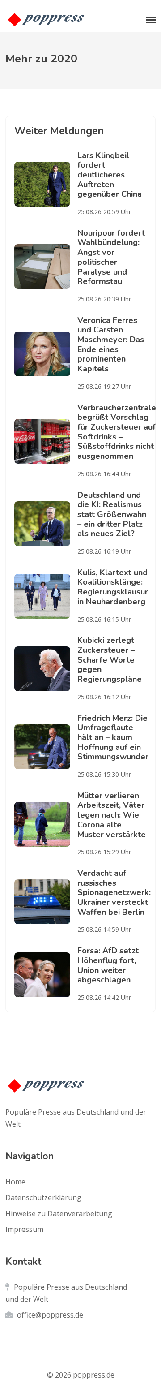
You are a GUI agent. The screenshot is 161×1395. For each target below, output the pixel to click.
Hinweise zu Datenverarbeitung (58, 1213)
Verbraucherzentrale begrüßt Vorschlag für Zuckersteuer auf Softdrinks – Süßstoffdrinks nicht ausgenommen (116, 431)
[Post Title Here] (45, 184)
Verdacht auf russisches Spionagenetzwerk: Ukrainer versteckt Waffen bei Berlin (114, 892)
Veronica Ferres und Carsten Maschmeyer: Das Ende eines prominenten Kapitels (110, 344)
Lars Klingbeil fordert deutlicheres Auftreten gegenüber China (109, 175)
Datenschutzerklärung (43, 1197)
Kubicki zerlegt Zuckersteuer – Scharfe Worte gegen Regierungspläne (109, 660)
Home (15, 1182)
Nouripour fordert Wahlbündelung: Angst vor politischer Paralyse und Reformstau (111, 257)
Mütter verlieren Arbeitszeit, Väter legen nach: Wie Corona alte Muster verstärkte (111, 815)
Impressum (24, 1229)
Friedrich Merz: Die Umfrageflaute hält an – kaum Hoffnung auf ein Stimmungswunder (112, 737)
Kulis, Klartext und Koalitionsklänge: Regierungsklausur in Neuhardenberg (112, 587)
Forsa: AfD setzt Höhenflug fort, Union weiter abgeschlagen (108, 965)
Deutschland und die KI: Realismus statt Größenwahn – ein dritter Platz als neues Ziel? (111, 514)
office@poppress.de (50, 1315)
